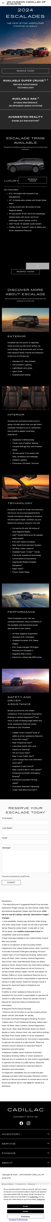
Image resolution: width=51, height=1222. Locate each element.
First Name (7, 818)
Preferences (25, 1216)
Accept (25, 1206)
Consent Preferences (18, 1220)
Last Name (7, 828)
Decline (25, 1211)
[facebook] (21, 1123)
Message (6, 848)
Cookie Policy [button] (34, 1197)
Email (5, 838)
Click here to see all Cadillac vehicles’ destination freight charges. (25, 914)
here (29, 1083)
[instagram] (28, 1123)
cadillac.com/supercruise (28, 931)
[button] (37, 266)
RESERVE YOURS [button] (25, 71)
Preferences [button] (41, 1199)
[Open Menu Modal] (3, 3)
